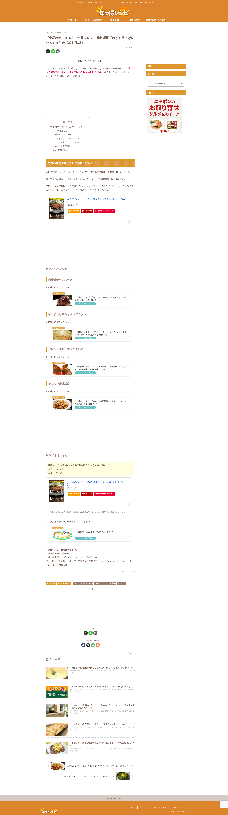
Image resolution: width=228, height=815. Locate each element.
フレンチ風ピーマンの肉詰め (67, 142)
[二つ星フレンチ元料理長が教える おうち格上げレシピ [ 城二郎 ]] (56, 208)
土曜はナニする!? (65, 583)
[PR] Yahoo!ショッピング (104, 211)
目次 (64, 121)
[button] (58, 51)
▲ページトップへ (128, 571)
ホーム (133, 808)
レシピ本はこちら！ (61, 150)
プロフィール (144, 808)
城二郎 (114, 583)
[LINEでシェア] (53, 51)
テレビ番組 (52, 583)
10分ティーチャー (102, 583)
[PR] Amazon (74, 211)
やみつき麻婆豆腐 (62, 146)
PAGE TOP (115, 798)
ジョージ (122, 583)
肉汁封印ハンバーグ (63, 134)
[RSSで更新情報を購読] (98, 645)
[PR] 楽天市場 (87, 211)
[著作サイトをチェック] (83, 645)
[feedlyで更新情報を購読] (93, 645)
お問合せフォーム (179, 808)
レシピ (77, 583)
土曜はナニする (88, 583)
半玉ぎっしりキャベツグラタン (68, 138)
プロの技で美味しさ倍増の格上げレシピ (67, 127)
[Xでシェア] (48, 51)
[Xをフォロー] (88, 645)
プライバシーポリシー (161, 808)
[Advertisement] (90, 97)
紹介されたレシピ (60, 131)
